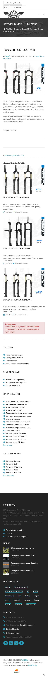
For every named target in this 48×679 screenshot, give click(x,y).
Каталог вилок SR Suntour (16, 436)
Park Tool (17, 600)
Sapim (37, 600)
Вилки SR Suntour (29, 29)
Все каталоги (8, 476)
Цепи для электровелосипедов (18, 416)
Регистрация (16, 7)
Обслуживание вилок (14, 358)
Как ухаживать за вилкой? (16, 404)
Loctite (27, 596)
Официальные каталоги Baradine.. (24, 563)
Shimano (8, 604)
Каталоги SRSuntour (14, 467)
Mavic (7, 600)
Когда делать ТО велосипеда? (18, 401)
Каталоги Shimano (13, 461)
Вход (6, 7)
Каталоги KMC (11, 464)
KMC (19, 596)
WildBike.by (25, 660)
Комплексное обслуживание (17, 364)
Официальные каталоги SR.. (22, 571)
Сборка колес (11, 361)
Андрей (7, 56)
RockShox (27, 600)
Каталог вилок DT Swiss (15, 442)
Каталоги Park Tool (13, 473)
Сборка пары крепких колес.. (22, 548)
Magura (36, 596)
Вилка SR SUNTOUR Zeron (16, 249)
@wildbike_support (27, 625)
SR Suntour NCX (31, 604)
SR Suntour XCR (18, 156)
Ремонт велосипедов (14, 355)
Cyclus (7, 587)
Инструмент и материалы (16, 382)
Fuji (28, 591)
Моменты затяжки (13, 419)
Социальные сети (13, 385)
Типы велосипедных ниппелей (18, 422)
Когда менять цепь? (14, 410)
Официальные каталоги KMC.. (23, 555)
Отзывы (9, 537)
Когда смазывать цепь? (15, 407)
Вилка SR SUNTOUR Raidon (17, 300)
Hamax (35, 591)
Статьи (17, 29)
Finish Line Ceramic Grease (13, 591)
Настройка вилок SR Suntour (17, 425)
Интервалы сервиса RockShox (18, 428)
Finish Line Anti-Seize (20, 587)
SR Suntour (8, 156)
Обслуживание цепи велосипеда (19, 413)
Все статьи (7, 445)
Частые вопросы (20, 537)
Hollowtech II (9, 596)
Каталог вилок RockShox (16, 439)
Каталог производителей (16, 433)
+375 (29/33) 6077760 (12, 3)
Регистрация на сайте (14, 530)
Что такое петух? (13, 431)
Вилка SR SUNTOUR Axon (16, 197)
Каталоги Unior (12, 470)
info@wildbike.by (12, 629)
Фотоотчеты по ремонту (15, 380)
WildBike (9, 29)
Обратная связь (12, 633)
